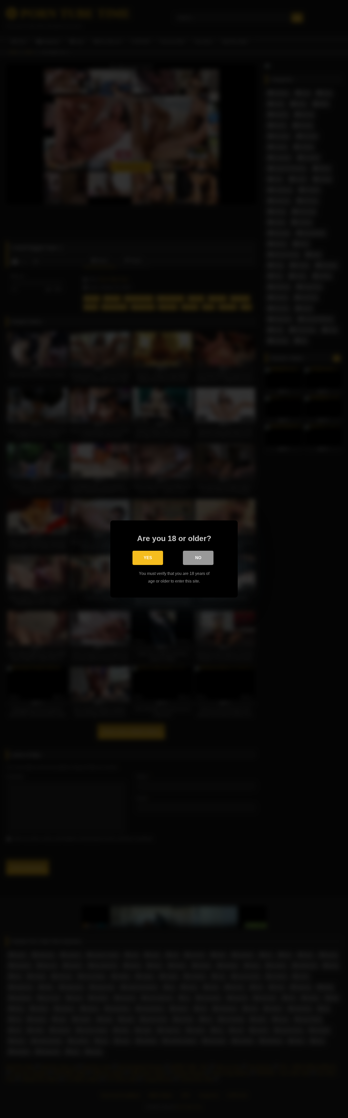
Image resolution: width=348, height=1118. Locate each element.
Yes (148, 558)
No (198, 558)
